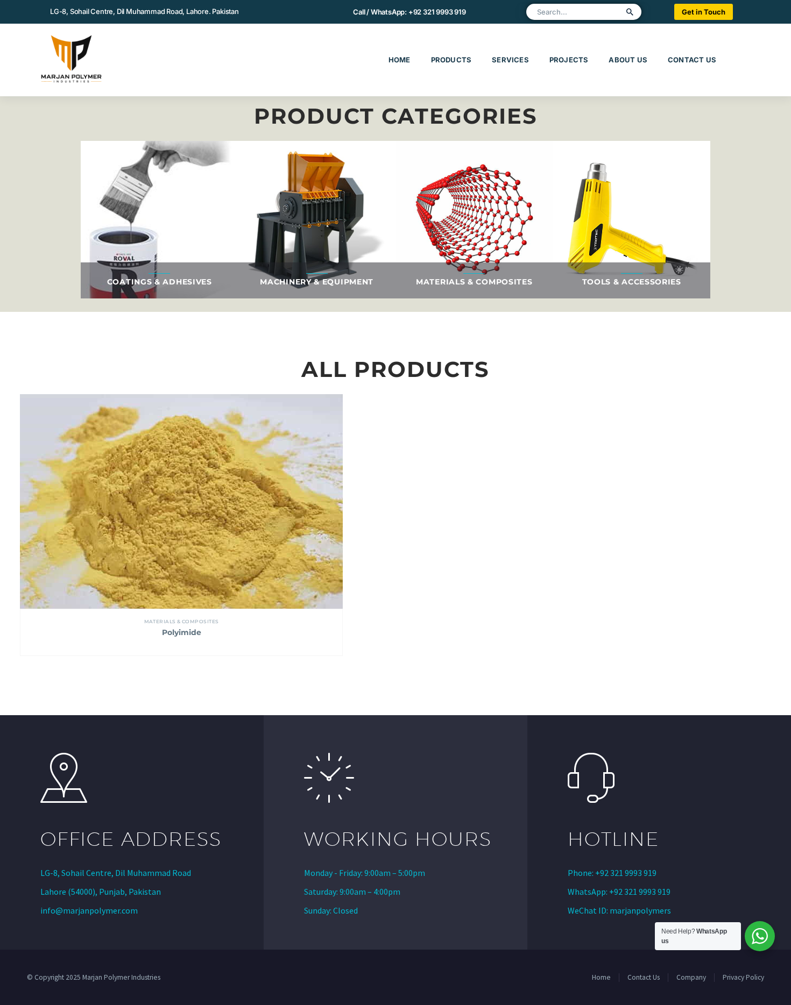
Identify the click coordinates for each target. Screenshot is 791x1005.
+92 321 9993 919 (437, 12)
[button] (630, 12)
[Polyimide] (181, 501)
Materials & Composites (181, 621)
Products (451, 59)
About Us (628, 59)
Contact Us (692, 59)
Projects (569, 59)
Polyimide (181, 632)
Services (510, 59)
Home (400, 59)
